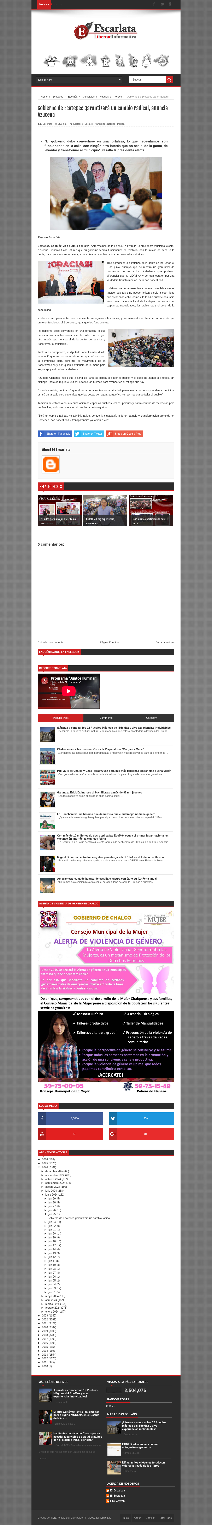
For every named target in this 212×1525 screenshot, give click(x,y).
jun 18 (52, 1241)
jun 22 (52, 1225)
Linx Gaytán (117, 1500)
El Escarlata (117, 1490)
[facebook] (154, 4)
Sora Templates (60, 1517)
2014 (45, 1350)
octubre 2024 (53, 1179)
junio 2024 (51, 1194)
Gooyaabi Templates (99, 1517)
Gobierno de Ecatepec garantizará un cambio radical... (80, 1218)
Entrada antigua (164, 642)
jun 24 (52, 1222)
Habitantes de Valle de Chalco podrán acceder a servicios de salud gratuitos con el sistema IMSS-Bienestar (77, 1436)
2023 (45, 1315)
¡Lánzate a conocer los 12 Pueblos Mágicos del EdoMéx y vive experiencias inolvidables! (75, 1393)
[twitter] (162, 4)
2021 (45, 1323)
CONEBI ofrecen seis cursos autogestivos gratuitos (140, 1446)
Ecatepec (78, 124)
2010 (45, 1366)
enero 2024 (52, 1311)
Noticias (111, 124)
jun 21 (52, 1229)
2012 (45, 1358)
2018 (45, 1335)
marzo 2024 (52, 1304)
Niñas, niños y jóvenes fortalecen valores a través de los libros (143, 1464)
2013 (45, 1354)
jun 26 (52, 1210)
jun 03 (52, 1288)
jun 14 (52, 1249)
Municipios (100, 124)
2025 (45, 1163)
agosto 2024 (53, 1186)
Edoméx (89, 124)
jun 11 (52, 1260)
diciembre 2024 (54, 1171)
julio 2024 (51, 1190)
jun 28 (52, 1202)
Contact (150, 1518)
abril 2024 (51, 1300)
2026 (45, 1159)
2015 (45, 1346)
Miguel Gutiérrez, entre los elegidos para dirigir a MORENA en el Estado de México (76, 1415)
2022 (45, 1319)
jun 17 (52, 1245)
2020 (45, 1327)
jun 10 (52, 1264)
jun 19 (52, 1237)
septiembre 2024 (55, 1182)
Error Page (166, 1518)
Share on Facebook (58, 433)
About (137, 1518)
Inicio (126, 1518)
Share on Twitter (92, 433)
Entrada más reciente (50, 642)
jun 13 (52, 1253)
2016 (45, 1342)
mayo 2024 (52, 1296)
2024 (45, 1167)
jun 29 (52, 1198)
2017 (45, 1339)
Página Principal (109, 642)
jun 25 (52, 1214)
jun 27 (52, 1206)
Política (120, 124)
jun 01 (52, 1292)
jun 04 (52, 1284)
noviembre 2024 (55, 1175)
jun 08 (52, 1268)
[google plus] (170, 4)
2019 (45, 1331)
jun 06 (52, 1276)
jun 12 (52, 1257)
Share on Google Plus (128, 433)
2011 (45, 1362)
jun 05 (52, 1280)
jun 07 (52, 1272)
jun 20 (52, 1233)
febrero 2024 (53, 1307)
